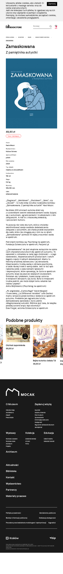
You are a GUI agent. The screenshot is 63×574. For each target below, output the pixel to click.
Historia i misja (10, 410)
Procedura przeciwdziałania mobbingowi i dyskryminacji (26, 523)
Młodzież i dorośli (49, 441)
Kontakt (10, 477)
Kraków (12, 538)
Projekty (8, 446)
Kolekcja (29, 432)
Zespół (8, 415)
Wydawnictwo (13, 483)
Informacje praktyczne (42, 420)
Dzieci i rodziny (48, 439)
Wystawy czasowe (11, 439)
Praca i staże (9, 417)
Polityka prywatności (13, 513)
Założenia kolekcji (30, 439)
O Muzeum (12, 404)
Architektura (10, 412)
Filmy (27, 444)
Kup (25, 337)
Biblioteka (11, 471)
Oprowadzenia (39, 417)
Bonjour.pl (26, 549)
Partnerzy (11, 489)
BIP (53, 538)
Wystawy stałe (10, 441)
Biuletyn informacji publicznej (16, 518)
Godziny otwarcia (40, 412)
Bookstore (21, 37)
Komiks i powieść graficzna (42, 37)
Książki (29, 37)
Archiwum (9, 444)
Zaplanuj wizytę (43, 404)
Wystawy (11, 432)
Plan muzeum (39, 415)
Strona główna (10, 37)
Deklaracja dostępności (47, 518)
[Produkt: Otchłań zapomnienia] (18, 337)
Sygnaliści (52, 523)
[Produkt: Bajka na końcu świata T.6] (45, 345)
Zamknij (52, 4)
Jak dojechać (38, 427)
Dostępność (38, 422)
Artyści (27, 441)
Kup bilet (37, 410)
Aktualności (12, 465)
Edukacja (49, 432)
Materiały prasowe (16, 496)
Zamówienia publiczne (47, 513)
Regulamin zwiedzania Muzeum (44, 425)
